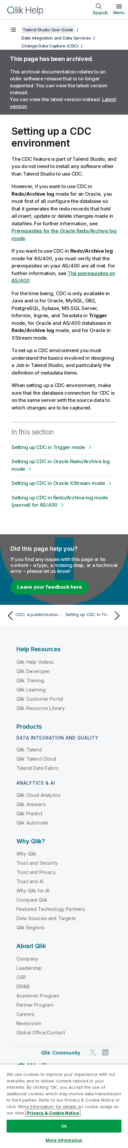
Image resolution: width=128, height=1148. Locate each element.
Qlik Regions (30, 927)
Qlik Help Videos (35, 662)
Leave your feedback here (49, 587)
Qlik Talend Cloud (36, 759)
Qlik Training (30, 680)
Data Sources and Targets (46, 918)
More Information (64, 1140)
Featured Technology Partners (50, 909)
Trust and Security (37, 863)
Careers (25, 1014)
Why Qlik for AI (32, 890)
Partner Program (34, 1005)
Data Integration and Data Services (56, 38)
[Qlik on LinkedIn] (105, 1052)
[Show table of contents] (13, 29)
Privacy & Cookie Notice (53, 1112)
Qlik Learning (31, 689)
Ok (64, 1126)
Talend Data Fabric (37, 768)
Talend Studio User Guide (48, 29)
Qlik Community (60, 1053)
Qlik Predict (29, 813)
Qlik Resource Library (40, 708)
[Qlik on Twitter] (93, 1052)
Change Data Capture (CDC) (49, 45)
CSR (21, 977)
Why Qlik (26, 853)
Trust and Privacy (36, 872)
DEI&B (23, 986)
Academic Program (38, 995)
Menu (119, 12)
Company (27, 959)
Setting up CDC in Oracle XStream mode (58, 483)
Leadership (29, 968)
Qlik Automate (32, 823)
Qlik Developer (33, 671)
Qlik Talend (29, 749)
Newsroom (28, 1023)
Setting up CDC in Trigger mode (48, 447)
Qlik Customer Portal (39, 699)
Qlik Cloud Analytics (38, 795)
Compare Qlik (31, 900)
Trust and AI (29, 881)
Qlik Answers (31, 804)
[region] (64, 1106)
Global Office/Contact (40, 1032)
